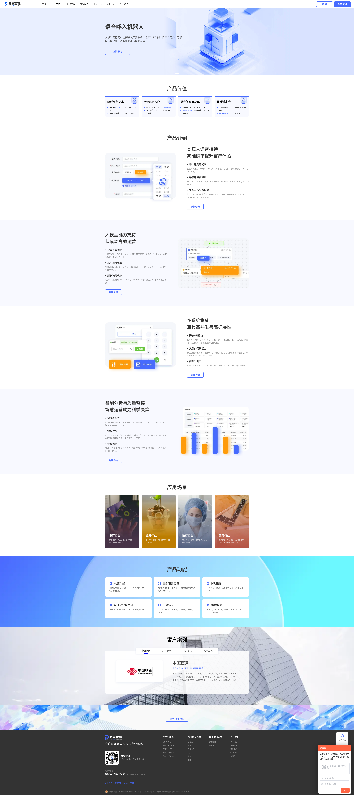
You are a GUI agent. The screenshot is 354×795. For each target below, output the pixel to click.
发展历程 (233, 745)
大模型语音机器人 (169, 745)
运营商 (190, 742)
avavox (125, 783)
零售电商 (191, 749)
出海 (189, 760)
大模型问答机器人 (169, 756)
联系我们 (233, 756)
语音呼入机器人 (168, 749)
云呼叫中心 (167, 742)
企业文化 (233, 752)
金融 (189, 745)
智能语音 (212, 745)
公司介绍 (233, 742)
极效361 (118, 783)
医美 (189, 752)
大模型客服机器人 (169, 752)
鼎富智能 (133, 783)
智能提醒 (212, 742)
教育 (189, 756)
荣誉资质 (233, 749)
